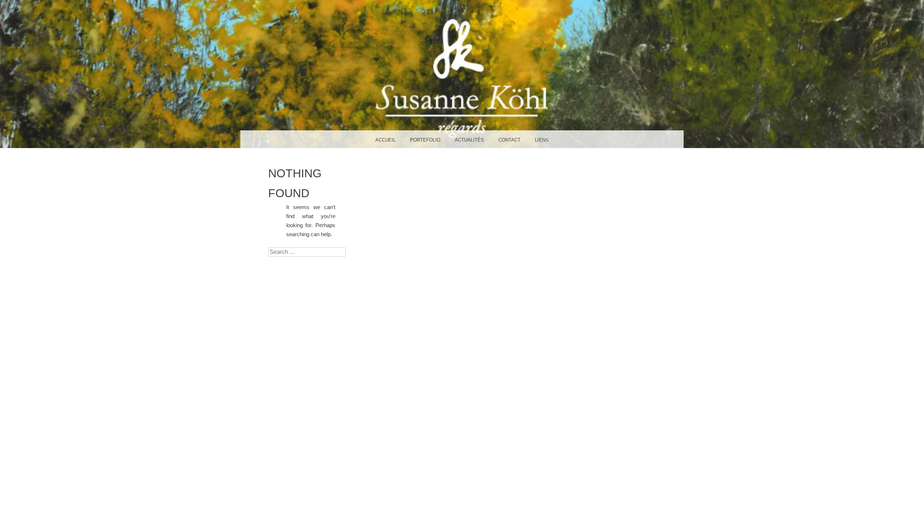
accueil (385, 140)
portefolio (425, 140)
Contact (509, 140)
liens (542, 140)
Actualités (469, 140)
